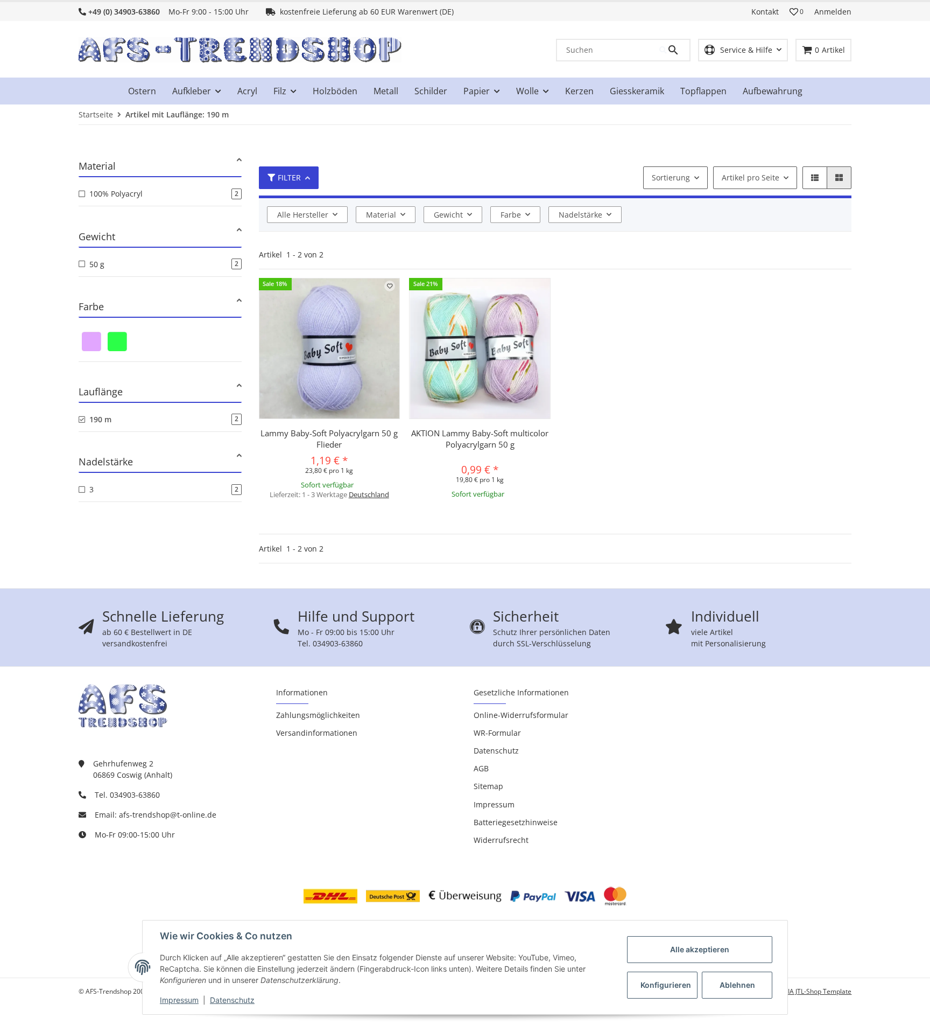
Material (381, 215)
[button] (796, 12)
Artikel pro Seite (750, 177)
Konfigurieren (665, 984)
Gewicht (448, 215)
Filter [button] (289, 177)
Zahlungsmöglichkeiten (318, 715)
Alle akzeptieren (699, 949)
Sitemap (488, 786)
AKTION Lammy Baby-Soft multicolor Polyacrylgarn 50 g (479, 439)
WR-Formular (497, 733)
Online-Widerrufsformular (521, 715)
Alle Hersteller (302, 215)
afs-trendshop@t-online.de (167, 815)
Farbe (511, 215)
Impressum (179, 1000)
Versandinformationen (316, 733)
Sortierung (671, 177)
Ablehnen (737, 984)
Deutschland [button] (369, 494)
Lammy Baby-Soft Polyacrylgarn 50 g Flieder (329, 439)
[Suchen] (674, 50)
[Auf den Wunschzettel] (389, 286)
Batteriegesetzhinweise (516, 822)
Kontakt (765, 11)
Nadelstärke (580, 215)
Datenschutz (232, 1000)
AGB (481, 768)
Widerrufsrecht (501, 840)
